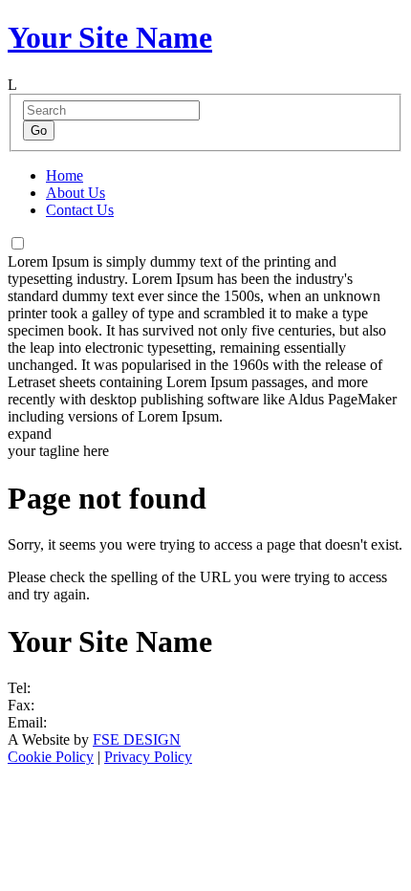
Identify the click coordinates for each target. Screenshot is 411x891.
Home (64, 175)
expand (30, 433)
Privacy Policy (148, 757)
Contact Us (80, 210)
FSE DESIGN (137, 739)
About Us (75, 193)
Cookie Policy (51, 757)
